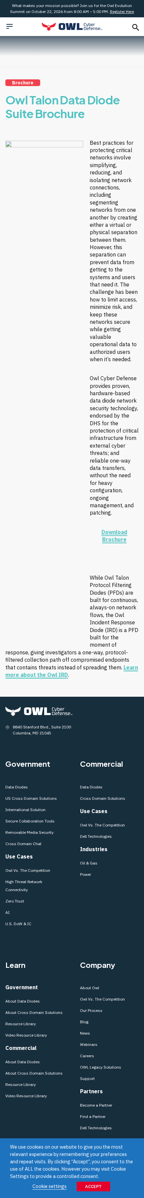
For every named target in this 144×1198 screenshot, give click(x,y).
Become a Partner (96, 1105)
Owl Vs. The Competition (27, 870)
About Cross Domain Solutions (34, 1012)
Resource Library (20, 1023)
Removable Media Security (29, 832)
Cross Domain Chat (23, 843)
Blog (84, 1021)
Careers (87, 1055)
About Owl (89, 987)
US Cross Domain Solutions (31, 798)
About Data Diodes (22, 1001)
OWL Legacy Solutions (100, 1067)
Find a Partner (92, 1116)
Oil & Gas (88, 862)
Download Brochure (114, 536)
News (85, 1033)
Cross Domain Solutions (102, 798)
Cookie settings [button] (49, 1186)
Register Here (122, 11)
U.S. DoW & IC (18, 923)
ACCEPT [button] (93, 1186)
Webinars (88, 1044)
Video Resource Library (26, 1035)
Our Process (91, 1010)
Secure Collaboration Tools (30, 820)
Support (87, 1078)
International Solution (25, 809)
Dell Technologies (96, 836)
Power (85, 874)
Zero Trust (14, 901)
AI (7, 912)
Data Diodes (16, 786)
